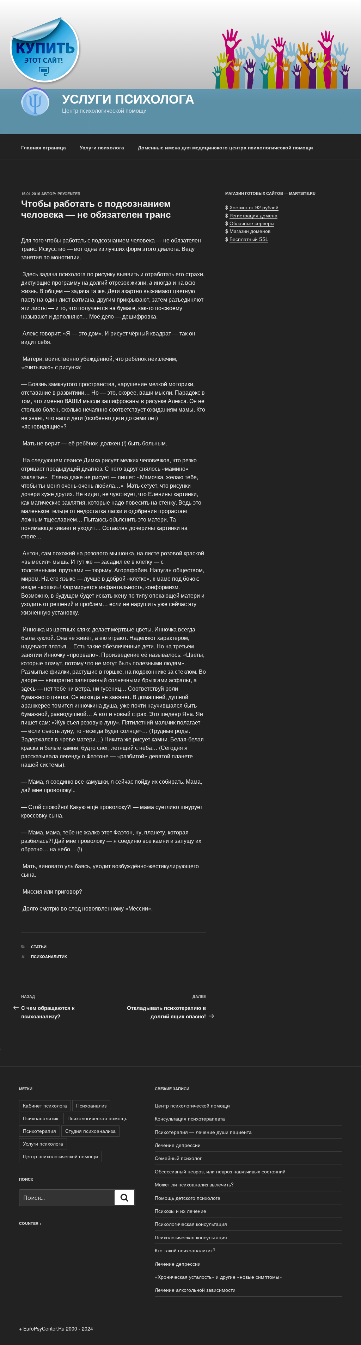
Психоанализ (91, 1105)
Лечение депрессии (178, 1144)
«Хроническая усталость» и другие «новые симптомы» (218, 1276)
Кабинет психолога (45, 1105)
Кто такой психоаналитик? (185, 1250)
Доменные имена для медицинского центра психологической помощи (225, 147)
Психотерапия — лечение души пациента (203, 1131)
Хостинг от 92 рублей (254, 207)
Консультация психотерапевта (190, 1118)
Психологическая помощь (97, 1118)
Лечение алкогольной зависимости (195, 1289)
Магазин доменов (250, 230)
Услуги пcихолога (128, 98)
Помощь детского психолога (187, 1197)
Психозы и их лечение (180, 1210)
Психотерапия (39, 1130)
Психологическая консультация (191, 1223)
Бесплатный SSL (249, 238)
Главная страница (43, 147)
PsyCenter (68, 193)
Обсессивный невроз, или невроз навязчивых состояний (220, 1171)
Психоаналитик (49, 956)
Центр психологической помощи (60, 1156)
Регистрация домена (253, 215)
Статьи (39, 946)
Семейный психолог (178, 1157)
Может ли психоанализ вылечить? (194, 1184)
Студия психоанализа (90, 1130)
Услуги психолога (102, 147)
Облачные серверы (252, 223)
